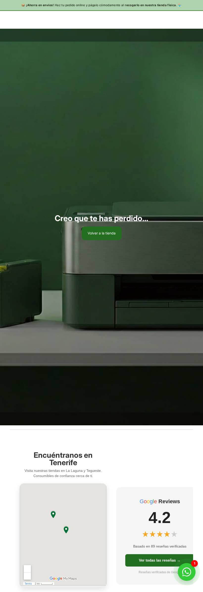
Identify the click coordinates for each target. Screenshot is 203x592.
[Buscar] (16, 19)
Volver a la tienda (102, 233)
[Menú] (5, 19)
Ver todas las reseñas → (159, 560)
